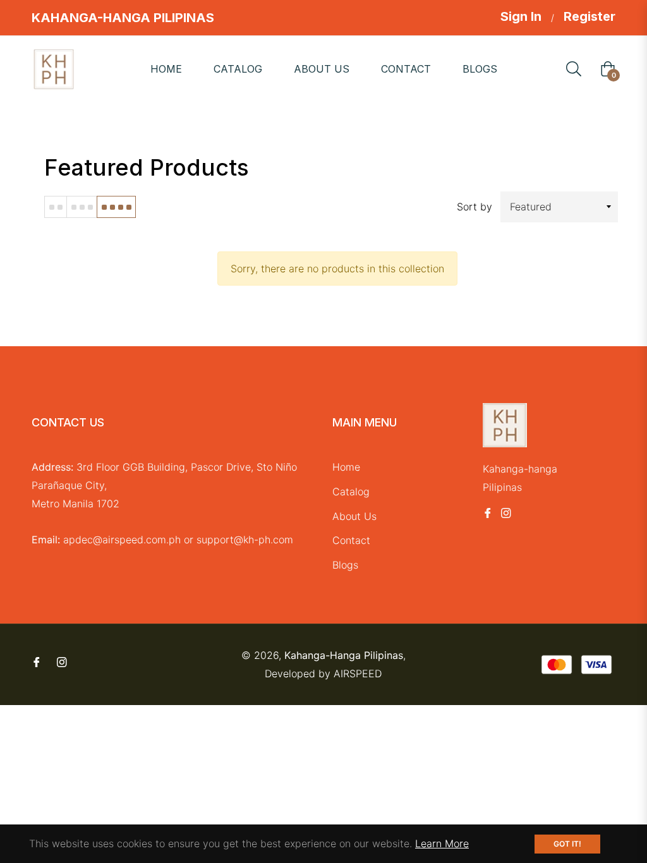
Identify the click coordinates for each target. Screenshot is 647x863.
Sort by (474, 206)
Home (346, 467)
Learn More (442, 843)
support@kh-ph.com (245, 539)
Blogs (345, 564)
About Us (354, 516)
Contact (351, 540)
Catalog (351, 491)
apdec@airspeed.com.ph (122, 539)
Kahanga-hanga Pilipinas (343, 655)
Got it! (567, 843)
